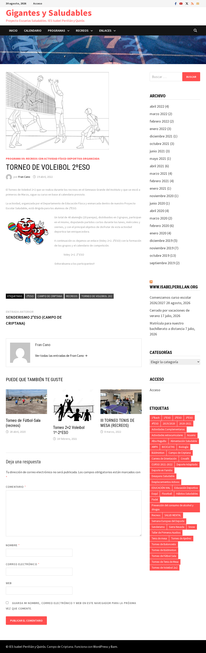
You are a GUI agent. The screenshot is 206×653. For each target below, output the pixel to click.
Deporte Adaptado (187, 464)
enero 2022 (158, 128)
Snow (191, 527)
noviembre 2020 (162, 195)
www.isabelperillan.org (174, 287)
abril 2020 (157, 210)
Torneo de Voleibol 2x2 (96, 296)
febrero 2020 (159, 225)
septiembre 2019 (162, 263)
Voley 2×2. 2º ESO (74, 254)
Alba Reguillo (159, 441)
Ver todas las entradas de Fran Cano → (61, 356)
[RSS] (192, 3)
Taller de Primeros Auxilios (166, 532)
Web (9, 583)
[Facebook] (176, 3)
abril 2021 (157, 166)
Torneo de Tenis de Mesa (165, 562)
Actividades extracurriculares (167, 435)
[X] (187, 3)
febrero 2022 (159, 121)
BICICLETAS (168, 447)
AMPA (155, 447)
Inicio (13, 30)
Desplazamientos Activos (165, 482)
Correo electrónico (22, 564)
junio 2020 (157, 203)
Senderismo (158, 527)
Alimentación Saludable (184, 441)
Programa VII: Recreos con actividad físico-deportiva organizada (52, 158)
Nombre (13, 545)
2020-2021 (185, 423)
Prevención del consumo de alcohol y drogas (172, 507)
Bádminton (158, 452)
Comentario (16, 487)
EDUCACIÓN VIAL (161, 488)
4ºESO (155, 423)
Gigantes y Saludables (49, 12)
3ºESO (189, 417)
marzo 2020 (158, 218)
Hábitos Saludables (187, 493)
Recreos (71, 296)
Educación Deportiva (186, 488)
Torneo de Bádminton (164, 550)
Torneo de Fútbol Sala (164, 556)
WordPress (100, 647)
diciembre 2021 (161, 136)
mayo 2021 (158, 158)
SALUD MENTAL (173, 515)
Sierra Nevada (176, 527)
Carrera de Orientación (164, 458)
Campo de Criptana (50, 296)
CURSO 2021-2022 (162, 464)
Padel (155, 499)
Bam (114, 647)
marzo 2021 (158, 173)
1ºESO (167, 417)
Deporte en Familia (162, 470)
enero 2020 (158, 233)
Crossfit (185, 458)
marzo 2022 (158, 113)
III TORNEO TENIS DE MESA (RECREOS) (117, 423)
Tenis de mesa (159, 538)
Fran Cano (24, 177)
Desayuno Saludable (163, 476)
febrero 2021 (159, 181)
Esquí (155, 493)
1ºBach (156, 417)
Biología (183, 447)
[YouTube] (181, 3)
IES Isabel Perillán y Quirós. (28, 647)
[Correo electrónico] (197, 3)
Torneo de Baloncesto (164, 544)
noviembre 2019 (162, 248)
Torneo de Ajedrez (181, 538)
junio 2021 (157, 151)
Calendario (32, 30)
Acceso (37, 3)
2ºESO (30, 296)
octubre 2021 (159, 143)
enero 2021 (158, 188)
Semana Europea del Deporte (168, 521)
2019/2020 (169, 423)
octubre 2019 (159, 255)
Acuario (191, 435)
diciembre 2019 (161, 240)
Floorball (167, 493)
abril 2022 (157, 106)
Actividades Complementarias (168, 429)
